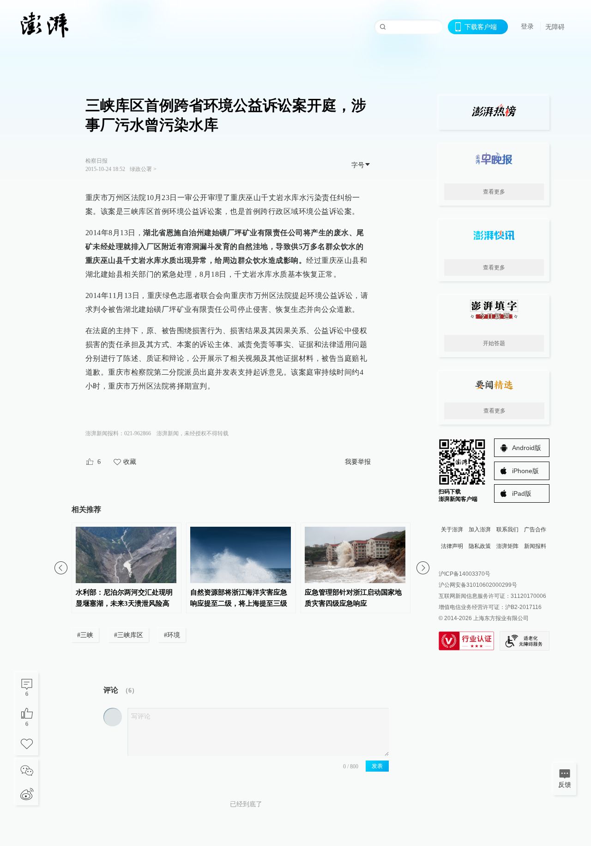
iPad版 (521, 493)
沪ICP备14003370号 (464, 574)
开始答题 (494, 343)
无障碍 (555, 26)
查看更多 (494, 192)
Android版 (526, 447)
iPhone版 (525, 471)
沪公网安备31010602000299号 (478, 585)
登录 (527, 26)
